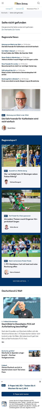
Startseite (4, 13)
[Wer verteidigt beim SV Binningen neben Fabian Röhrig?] (21, 156)
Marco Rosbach (15, 272)
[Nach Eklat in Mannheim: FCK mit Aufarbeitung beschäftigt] (21, 307)
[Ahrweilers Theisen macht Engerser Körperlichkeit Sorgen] (21, 201)
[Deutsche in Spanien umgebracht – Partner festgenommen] (34, 353)
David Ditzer (11, 128)
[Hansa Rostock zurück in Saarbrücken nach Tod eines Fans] (34, 368)
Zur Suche (16, 29)
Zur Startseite (7, 29)
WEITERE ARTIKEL (19, 281)
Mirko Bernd (14, 227)
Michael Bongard (15, 182)
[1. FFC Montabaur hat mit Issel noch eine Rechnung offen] (21, 246)
